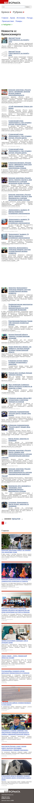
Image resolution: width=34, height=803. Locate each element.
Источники (21, 18)
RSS (13, 800)
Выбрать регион (6, 798)
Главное (5, 18)
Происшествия (8, 21)
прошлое (16, 519)
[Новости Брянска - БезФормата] (10, 2)
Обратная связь (6, 797)
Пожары (19, 21)
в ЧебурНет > (7, 25)
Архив (12, 18)
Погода (30, 18)
